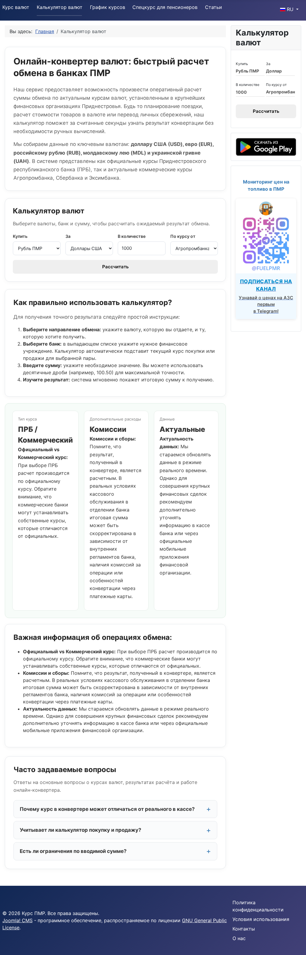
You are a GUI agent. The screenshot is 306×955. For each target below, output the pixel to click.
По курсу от (182, 236)
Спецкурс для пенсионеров (165, 7)
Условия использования (260, 919)
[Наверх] (295, 944)
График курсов (107, 7)
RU (290, 9)
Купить (20, 236)
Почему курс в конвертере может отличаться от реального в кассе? (107, 809)
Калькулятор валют (59, 7)
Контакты (243, 929)
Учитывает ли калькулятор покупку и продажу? (80, 830)
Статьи (213, 7)
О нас (239, 938)
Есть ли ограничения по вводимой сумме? (73, 851)
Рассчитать (115, 266)
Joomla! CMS (17, 920)
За (68, 236)
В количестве (132, 236)
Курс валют (15, 7)
